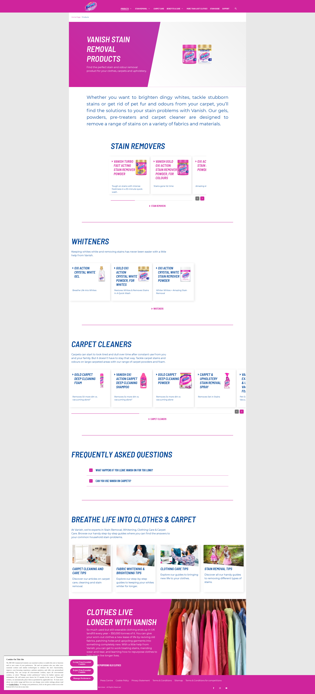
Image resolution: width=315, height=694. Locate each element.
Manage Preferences (82, 678)
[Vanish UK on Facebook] (214, 688)
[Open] (235, 8)
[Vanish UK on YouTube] (226, 688)
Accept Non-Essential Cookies (82, 663)
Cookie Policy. (14, 684)
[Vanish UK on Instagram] (220, 688)
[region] (50, 673)
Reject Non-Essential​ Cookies (82, 671)
